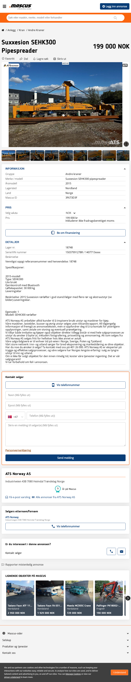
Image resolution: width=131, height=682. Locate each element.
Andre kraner (36, 30)
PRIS (8, 207)
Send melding (65, 458)
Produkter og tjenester (15, 646)
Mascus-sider (15, 633)
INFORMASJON (14, 168)
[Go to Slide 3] (37, 155)
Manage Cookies (73, 674)
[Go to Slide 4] (52, 155)
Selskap (6, 640)
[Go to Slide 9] (124, 155)
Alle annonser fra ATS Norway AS (55, 497)
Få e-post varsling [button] (19, 497)
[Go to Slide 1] (9, 155)
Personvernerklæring (18, 450)
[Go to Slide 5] (66, 155)
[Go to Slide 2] (23, 155)
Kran (22, 30)
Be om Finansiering (68, 233)
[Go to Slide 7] (95, 155)
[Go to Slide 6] (80, 155)
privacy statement (12, 677)
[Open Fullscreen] (126, 143)
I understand (119, 672)
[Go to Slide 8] (109, 155)
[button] (8, 59)
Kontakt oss (8, 653)
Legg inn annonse (116, 6)
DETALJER (12, 242)
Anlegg (12, 30)
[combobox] (8, 417)
